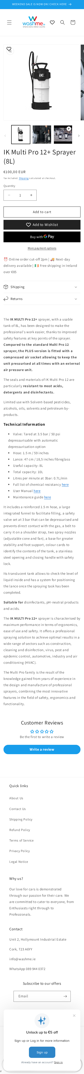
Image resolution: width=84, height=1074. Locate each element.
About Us (16, 798)
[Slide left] (5, 136)
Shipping (24, 178)
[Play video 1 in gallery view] (63, 134)
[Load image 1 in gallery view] (20, 134)
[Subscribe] (65, 996)
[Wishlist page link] (52, 22)
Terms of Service (21, 840)
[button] (9, 22)
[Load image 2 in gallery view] (41, 134)
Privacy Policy (19, 851)
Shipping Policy (20, 819)
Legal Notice (18, 862)
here (65, 484)
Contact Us (17, 809)
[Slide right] (79, 136)
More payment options (42, 248)
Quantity (9, 186)
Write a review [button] (42, 749)
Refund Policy (19, 830)
